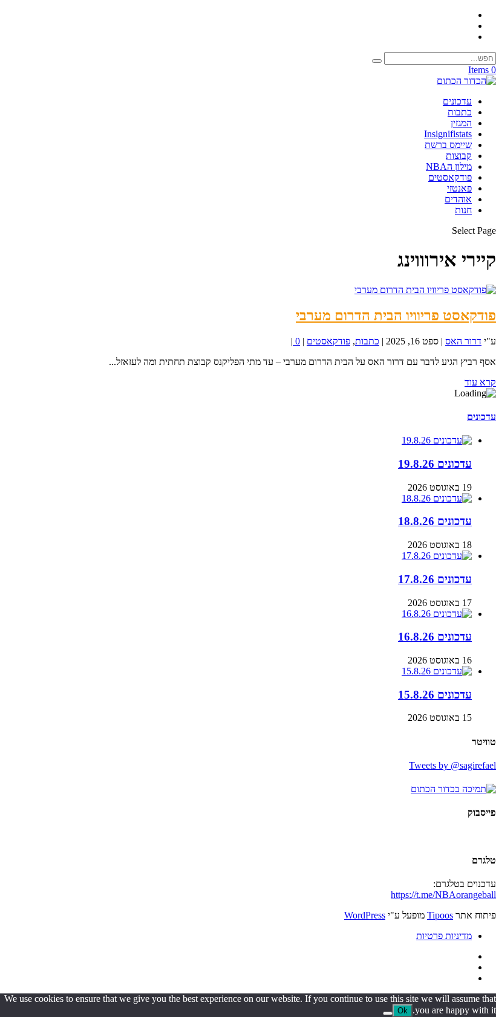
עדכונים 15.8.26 (435, 694)
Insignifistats (448, 134)
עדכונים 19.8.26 (435, 463)
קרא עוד (480, 382)
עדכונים (457, 101)
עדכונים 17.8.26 (435, 579)
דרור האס (463, 341)
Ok (402, 1010)
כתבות (460, 112)
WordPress (364, 915)
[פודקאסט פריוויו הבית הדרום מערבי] (425, 290)
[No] (388, 1013)
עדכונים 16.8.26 (435, 636)
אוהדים (458, 199)
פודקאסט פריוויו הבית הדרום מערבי (396, 315)
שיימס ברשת (448, 145)
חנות (463, 210)
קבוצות (459, 155)
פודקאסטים (450, 177)
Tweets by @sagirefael (452, 765)
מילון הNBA (449, 166)
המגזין (461, 123)
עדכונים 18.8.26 (435, 521)
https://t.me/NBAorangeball (443, 894)
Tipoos (440, 915)
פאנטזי (459, 188)
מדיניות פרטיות (444, 936)
